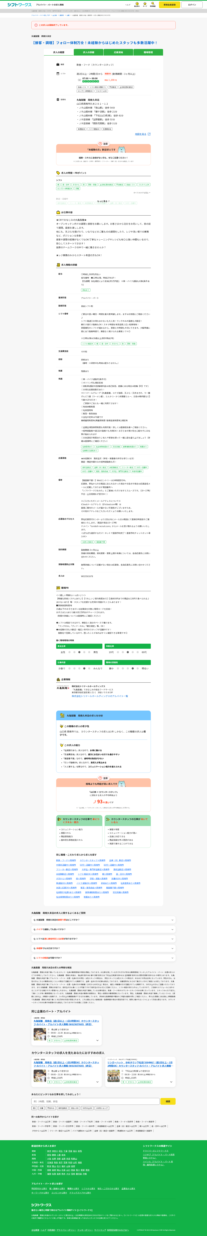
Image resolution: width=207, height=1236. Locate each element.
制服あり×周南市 (92, 896)
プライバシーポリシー (66, 1230)
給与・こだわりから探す (108, 1188)
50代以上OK (87, 1108)
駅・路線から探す (57, 1188)
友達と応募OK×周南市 (66, 887)
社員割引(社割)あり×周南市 (68, 892)
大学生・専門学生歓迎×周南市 (95, 869)
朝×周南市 (107, 874)
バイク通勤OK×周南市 (87, 883)
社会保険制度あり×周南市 (68, 896)
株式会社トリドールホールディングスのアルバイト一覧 (100, 696)
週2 (34, 1108)
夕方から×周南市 (64, 878)
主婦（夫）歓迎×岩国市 (104, 1130)
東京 (49, 1151)
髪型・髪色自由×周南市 (91, 887)
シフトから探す (88, 1188)
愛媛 (83, 1170)
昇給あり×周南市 (109, 883)
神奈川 (55, 1151)
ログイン (192, 4)
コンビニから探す (59, 1192)
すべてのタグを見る (141, 192)
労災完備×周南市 (121, 892)
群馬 (80, 1151)
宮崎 (73, 1173)
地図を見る (140, 134)
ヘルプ (127, 5)
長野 (73, 1166)
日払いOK (74, 1108)
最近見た (137, 6)
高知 (87, 1170)
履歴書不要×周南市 (115, 887)
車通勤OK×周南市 (64, 883)
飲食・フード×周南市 (66, 860)
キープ (145, 6)
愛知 (49, 1154)
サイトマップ (100, 1230)
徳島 (73, 1170)
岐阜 (63, 1154)
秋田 (70, 1162)
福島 (80, 1162)
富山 (54, 1166)
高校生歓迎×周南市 (122, 869)
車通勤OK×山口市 (125, 1130)
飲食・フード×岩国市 (62, 1121)
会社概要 (35, 1230)
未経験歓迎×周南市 (65, 874)
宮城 (65, 1162)
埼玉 (61, 1151)
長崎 (59, 1173)
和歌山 (74, 1158)
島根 (54, 1170)
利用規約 (51, 1230)
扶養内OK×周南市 (119, 878)
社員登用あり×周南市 (130, 883)
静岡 (54, 1154)
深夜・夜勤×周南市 (98, 878)
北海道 (50, 1162)
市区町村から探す (39, 1188)
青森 (56, 1162)
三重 (59, 1154)
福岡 (49, 1173)
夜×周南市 (81, 878)
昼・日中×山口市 (159, 1126)
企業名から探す (128, 1188)
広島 (63, 1170)
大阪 (49, 1158)
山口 (68, 1170)
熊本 (63, 1173)
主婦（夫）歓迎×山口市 (127, 1126)
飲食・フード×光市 (103, 1121)
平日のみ (50, 1108)
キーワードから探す (40, 1192)
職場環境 (148, 52)
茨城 (70, 1151)
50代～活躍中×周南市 (90, 864)
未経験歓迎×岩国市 (143, 1130)
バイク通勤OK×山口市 (82, 1130)
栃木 (75, 1151)
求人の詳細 (88, 52)
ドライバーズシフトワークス (155, 1150)
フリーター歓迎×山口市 (60, 1130)
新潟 (49, 1166)
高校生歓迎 (62, 1108)
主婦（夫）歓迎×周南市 (120, 860)
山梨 (68, 1166)
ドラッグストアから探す (80, 1192)
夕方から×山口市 (39, 1130)
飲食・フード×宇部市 (41, 1126)
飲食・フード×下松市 (83, 1121)
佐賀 (54, 1173)
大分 (68, 1173)
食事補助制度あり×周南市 (97, 892)
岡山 (59, 1170)
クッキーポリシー (85, 1230)
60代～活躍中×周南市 (114, 864)
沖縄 (85, 1173)
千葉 (65, 1151)
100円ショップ (102, 1108)
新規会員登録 (170, 4)
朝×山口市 (144, 1126)
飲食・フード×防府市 (124, 1121)
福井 (63, 1166)
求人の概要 (58, 52)
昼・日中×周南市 (124, 874)
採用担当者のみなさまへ (118, 1230)
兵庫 (54, 1158)
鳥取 (49, 1170)
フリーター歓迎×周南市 (67, 869)
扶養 (41, 1108)
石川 (59, 1166)
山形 (75, 1162)
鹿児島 (79, 1173)
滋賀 (63, 1158)
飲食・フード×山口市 (41, 1121)
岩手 (61, 1162)
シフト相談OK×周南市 (88, 874)
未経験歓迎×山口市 (105, 1126)
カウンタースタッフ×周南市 (92, 860)
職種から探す (73, 1188)
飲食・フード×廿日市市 (63, 1126)
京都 (59, 1158)
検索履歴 (153, 6)
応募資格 (118, 52)
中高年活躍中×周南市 (66, 864)
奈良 (68, 1158)
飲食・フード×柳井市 (85, 1126)
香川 (78, 1170)
